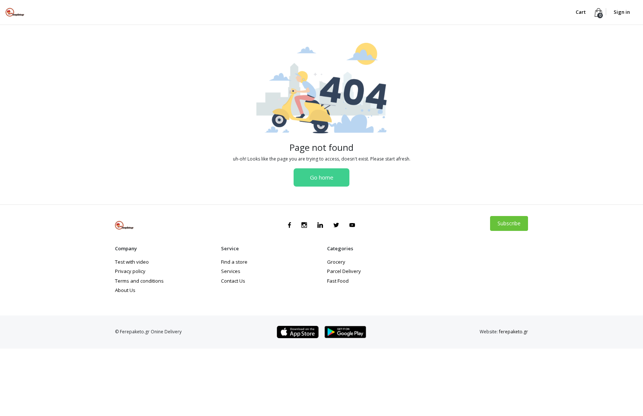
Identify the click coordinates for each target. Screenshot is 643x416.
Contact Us (233, 280)
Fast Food (338, 280)
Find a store (234, 261)
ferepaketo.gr (513, 331)
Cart (581, 12)
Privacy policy (130, 271)
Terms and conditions (139, 280)
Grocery (336, 261)
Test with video (132, 261)
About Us (125, 290)
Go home (321, 177)
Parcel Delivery (344, 271)
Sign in (622, 12)
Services (230, 271)
